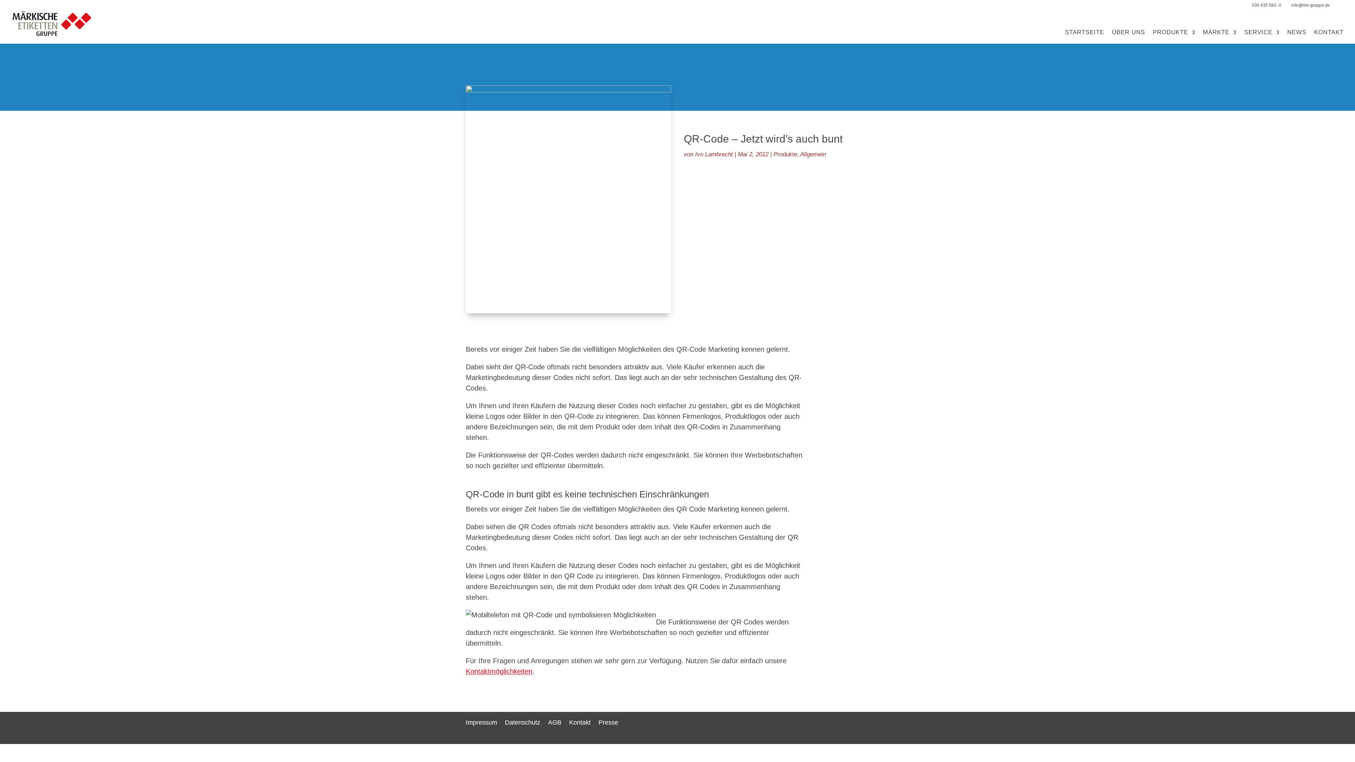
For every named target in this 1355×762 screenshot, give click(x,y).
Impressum (481, 722)
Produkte (1170, 33)
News (1296, 33)
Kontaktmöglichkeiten (499, 671)
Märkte (1216, 33)
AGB (554, 722)
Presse (608, 722)
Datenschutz (522, 722)
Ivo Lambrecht (714, 154)
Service (1258, 33)
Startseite (1084, 33)
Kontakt (1329, 33)
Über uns (1128, 33)
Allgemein (813, 154)
